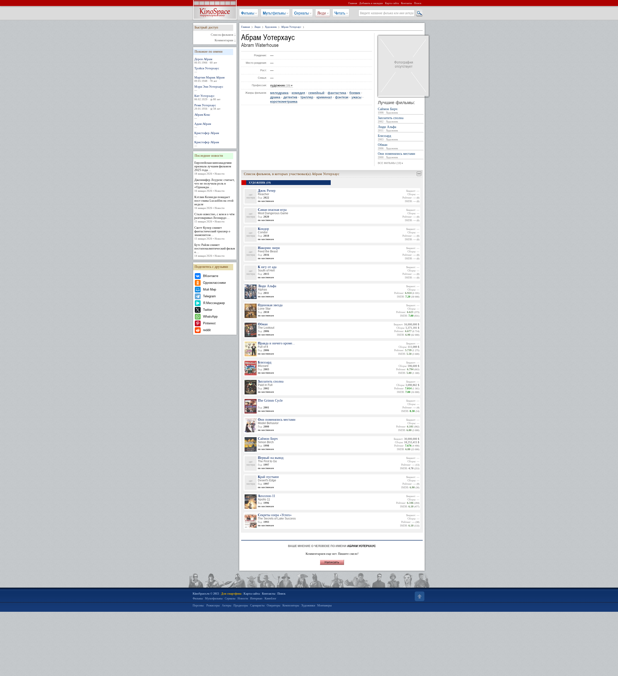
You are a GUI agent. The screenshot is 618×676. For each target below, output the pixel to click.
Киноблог (270, 598)
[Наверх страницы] (419, 596)
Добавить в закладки (371, 3)
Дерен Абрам (205, 60)
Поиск (417, 3)
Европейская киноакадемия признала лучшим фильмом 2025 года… (213, 168)
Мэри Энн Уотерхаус (208, 88)
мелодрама (279, 93)
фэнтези (341, 97)
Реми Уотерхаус (207, 106)
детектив (290, 97)
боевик (354, 93)
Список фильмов (222, 34)
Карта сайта (392, 3)
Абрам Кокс (202, 116)
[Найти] (419, 13)
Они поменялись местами (396, 155)
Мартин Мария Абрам (209, 79)
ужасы (356, 97)
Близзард (388, 137)
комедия (298, 93)
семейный (316, 93)
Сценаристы (257, 605)
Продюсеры (240, 605)
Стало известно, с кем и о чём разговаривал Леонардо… (214, 217)
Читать (340, 13)
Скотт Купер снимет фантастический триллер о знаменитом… (212, 233)
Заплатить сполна (390, 119)
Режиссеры (213, 605)
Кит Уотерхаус (207, 97)
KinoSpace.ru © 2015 (206, 593)
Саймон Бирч (388, 110)
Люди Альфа (388, 128)
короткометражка (283, 101)
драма (275, 97)
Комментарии (224, 40)
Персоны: (198, 605)
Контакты (406, 3)
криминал (324, 97)
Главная (352, 3)
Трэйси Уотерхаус (206, 69)
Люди (321, 13)
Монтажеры (324, 605)
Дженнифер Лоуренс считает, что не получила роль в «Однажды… (214, 185)
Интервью (256, 598)
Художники (308, 605)
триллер (306, 97)
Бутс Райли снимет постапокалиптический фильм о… (214, 250)
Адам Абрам (202, 125)
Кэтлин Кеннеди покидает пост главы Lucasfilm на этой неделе (213, 202)
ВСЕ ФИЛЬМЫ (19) (390, 163)
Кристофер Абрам (206, 134)
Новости (243, 598)
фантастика (337, 93)
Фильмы (247, 13)
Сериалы (301, 13)
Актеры (226, 605)
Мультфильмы (274, 13)
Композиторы (290, 605)
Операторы (273, 605)
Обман (388, 146)
